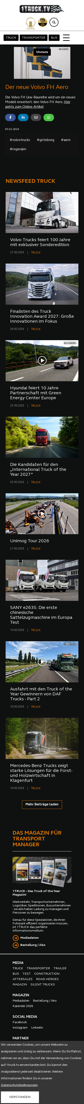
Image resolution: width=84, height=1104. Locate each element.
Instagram (20, 1027)
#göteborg (45, 140)
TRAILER (60, 968)
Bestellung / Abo (32, 945)
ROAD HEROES (47, 979)
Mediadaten (29, 938)
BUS (54, 38)
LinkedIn (37, 1027)
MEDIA (18, 963)
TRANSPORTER (33, 38)
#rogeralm (18, 149)
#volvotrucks (20, 140)
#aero (66, 140)
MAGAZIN (20, 984)
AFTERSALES (22, 979)
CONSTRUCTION (46, 974)
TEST (27, 974)
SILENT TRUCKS (42, 984)
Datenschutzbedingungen (19, 1085)
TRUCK (11, 38)
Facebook (20, 1022)
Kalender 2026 (23, 1006)
